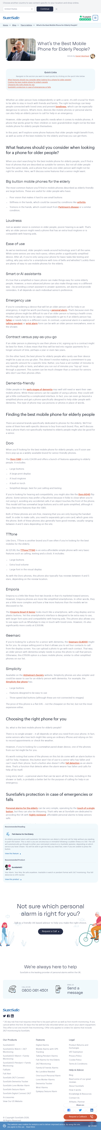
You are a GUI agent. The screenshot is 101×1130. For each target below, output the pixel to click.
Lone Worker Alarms (45, 1080)
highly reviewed (37, 815)
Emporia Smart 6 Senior (22, 612)
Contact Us (74, 1098)
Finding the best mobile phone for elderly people (28, 82)
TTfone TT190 (27, 550)
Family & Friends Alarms (47, 1068)
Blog (71, 1075)
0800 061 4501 (35, 990)
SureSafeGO (9, 1045)
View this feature (12, 854)
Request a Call (49, 931)
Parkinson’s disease (68, 207)
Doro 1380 (15, 459)
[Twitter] (4, 1015)
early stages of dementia (39, 389)
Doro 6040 (84, 494)
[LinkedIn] (12, 1015)
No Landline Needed (45, 1072)
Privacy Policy (75, 1056)
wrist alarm (32, 323)
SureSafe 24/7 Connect (14, 1078)
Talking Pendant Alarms (47, 1056)
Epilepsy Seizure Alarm (46, 1091)
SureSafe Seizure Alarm (14, 1090)
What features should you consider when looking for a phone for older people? (39, 80)
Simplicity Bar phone (17, 682)
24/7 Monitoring (43, 1064)
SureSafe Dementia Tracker (15, 1082)
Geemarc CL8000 (78, 642)
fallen (9, 320)
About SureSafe (76, 1086)
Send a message (75, 990)
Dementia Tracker (44, 1084)
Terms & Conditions (78, 1064)
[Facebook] (8, 1015)
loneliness (61, 107)
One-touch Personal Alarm (48, 1076)
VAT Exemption (76, 1052)
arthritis (81, 202)
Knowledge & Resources (80, 1094)
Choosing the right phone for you (21, 85)
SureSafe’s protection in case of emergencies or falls (29, 87)
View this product (12, 879)
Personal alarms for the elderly (22, 808)
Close (94, 1127)
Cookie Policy (75, 1060)
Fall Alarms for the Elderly (48, 1060)
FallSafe (6, 1070)
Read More (30, 1127)
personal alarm (59, 310)
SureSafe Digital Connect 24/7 (17, 1093)
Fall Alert (7, 1074)
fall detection (73, 763)
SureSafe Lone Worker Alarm (16, 1086)
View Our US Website (12, 1101)
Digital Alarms (42, 1045)
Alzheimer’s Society (33, 675)
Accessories (8, 1097)
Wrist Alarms (42, 1088)
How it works (75, 1090)
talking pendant (14, 323)
